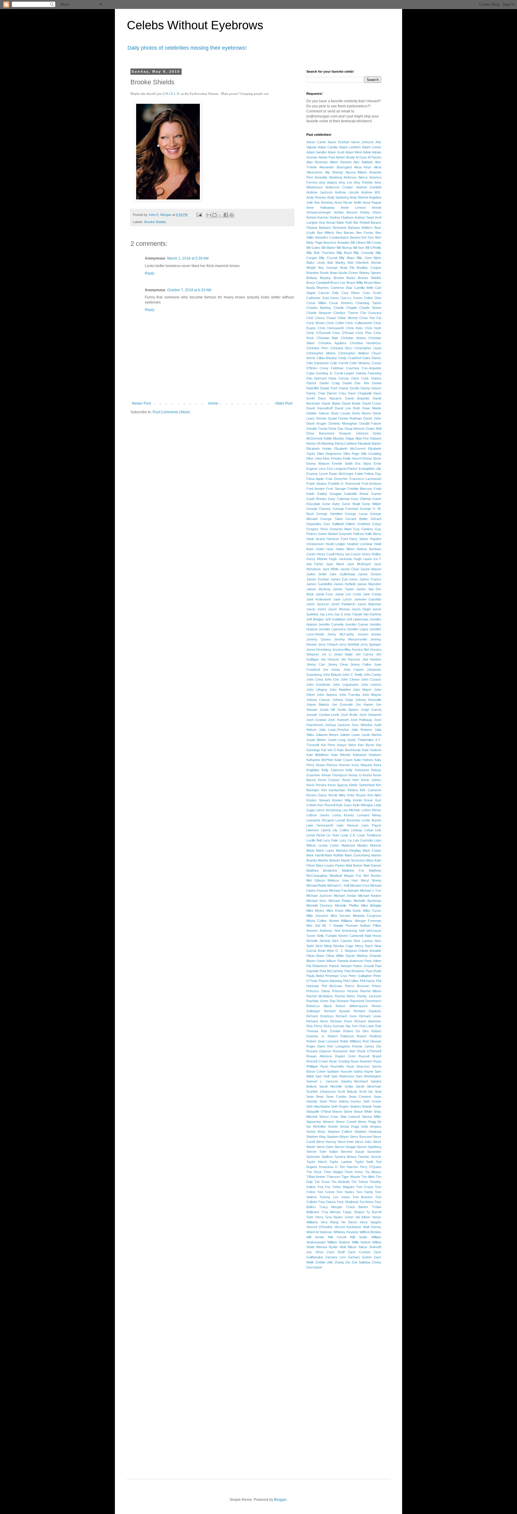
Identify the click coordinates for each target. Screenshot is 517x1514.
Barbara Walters (360, 227)
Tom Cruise (364, 1187)
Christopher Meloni (320, 353)
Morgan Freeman (368, 921)
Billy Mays (347, 258)
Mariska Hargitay (348, 850)
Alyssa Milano (356, 172)
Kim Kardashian (333, 790)
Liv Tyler (332, 835)
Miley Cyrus (372, 910)
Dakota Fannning (368, 373)
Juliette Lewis (350, 735)
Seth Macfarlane (318, 1106)
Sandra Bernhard (354, 1081)
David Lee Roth (347, 408)
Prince (376, 986)
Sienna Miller (371, 1116)
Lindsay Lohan (362, 830)
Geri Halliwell (333, 524)
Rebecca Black (319, 1006)
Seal (378, 1091)
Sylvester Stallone (319, 1156)
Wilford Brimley (370, 1232)
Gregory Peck (317, 529)
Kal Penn (328, 745)
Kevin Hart (350, 780)
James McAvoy (318, 589)
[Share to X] (220, 215)
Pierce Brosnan (357, 986)
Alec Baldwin (363, 162)
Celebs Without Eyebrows (195, 25)
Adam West (353, 152)
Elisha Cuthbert (346, 443)
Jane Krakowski (318, 599)
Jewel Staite (343, 654)
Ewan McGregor (341, 473)
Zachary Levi (335, 1257)
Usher (349, 1217)
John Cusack (371, 679)
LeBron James (317, 815)
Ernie (377, 463)
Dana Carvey (339, 378)
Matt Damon (372, 865)
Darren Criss (336, 393)
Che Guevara (370, 313)
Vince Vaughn (370, 1222)
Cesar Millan (316, 303)
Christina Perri (317, 348)
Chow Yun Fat (370, 318)
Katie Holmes (363, 760)
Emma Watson (317, 463)
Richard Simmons (367, 1021)
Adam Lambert (350, 147)
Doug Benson (355, 428)
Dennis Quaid (326, 418)
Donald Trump (316, 428)
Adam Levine (371, 147)
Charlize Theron (345, 313)
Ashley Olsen (370, 212)
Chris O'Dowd (343, 333)
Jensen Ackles (369, 634)
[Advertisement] (330, 1368)
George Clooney (318, 508)
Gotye (376, 524)
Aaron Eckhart (338, 142)
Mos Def (313, 925)
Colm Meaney (359, 363)
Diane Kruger (316, 423)
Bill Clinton (358, 242)
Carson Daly (328, 293)
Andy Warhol (358, 197)
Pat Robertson (317, 966)
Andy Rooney (316, 197)
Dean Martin (371, 408)
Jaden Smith (316, 574)
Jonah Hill (327, 709)
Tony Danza (327, 1202)
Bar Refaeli (361, 222)
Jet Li (326, 654)
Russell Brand (369, 1056)
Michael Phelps (340, 900)
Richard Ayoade (337, 1011)
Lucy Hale (330, 840)
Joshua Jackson (337, 725)
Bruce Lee (337, 282)
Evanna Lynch (317, 473)
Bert (378, 237)
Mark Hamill (315, 855)
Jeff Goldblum (335, 619)
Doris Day (336, 428)
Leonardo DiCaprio (320, 820)
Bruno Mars (372, 282)
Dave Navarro (329, 398)
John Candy (372, 674)
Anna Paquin (372, 202)
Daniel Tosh (328, 388)
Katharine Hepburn (367, 755)
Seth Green (372, 1101)
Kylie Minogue (363, 805)
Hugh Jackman (340, 559)
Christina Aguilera (332, 343)
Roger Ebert (315, 1046)
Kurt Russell (326, 805)
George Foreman (345, 508)
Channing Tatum (368, 303)
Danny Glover (371, 388)
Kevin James (371, 780)
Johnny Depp (342, 700)
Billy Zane (364, 258)
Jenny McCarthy (340, 634)
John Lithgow (316, 689)
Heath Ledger (336, 544)
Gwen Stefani (328, 534)
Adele (367, 152)
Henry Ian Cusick (348, 554)
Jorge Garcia (371, 709)
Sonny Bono (315, 1131)
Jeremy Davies (318, 639)
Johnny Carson (318, 700)
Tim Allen (368, 1176)
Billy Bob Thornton (320, 252)
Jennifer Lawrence (332, 629)
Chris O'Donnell (318, 333)
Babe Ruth (344, 222)
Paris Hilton (372, 961)
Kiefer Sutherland (361, 785)
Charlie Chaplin (345, 307)
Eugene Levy (316, 468)
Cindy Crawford (349, 358)
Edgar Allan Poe (357, 438)
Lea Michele (351, 810)
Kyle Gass (344, 805)
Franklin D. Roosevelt (344, 483)
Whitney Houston (346, 1232)
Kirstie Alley (337, 795)
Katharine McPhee (319, 760)
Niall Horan (373, 935)
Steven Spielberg (369, 1147)
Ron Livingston (338, 1046)
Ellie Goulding (371, 453)
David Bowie (351, 403)
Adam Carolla (328, 147)
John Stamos (327, 694)
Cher (310, 318)
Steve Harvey (326, 1141)
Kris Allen (374, 795)
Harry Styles (358, 539)
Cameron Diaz (341, 287)
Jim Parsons (351, 659)
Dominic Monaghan (343, 423)
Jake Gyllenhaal (342, 574)
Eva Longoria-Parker (342, 468)
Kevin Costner (329, 780)
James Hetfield (345, 584)
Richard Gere (346, 1016)
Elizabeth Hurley (319, 448)
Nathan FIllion (370, 925)
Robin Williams (350, 1041)
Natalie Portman (345, 925)
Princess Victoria (345, 991)
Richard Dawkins (367, 1011)
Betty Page (314, 242)
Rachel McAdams (319, 996)
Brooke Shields (155, 222)
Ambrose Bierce (355, 177)
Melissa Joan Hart (343, 880)
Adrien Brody (345, 157)
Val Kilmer (362, 1217)
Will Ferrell (337, 1237)
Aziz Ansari (327, 222)
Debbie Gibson (317, 413)
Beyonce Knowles (336, 242)
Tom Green (325, 1192)
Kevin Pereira (316, 785)
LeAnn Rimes (371, 810)
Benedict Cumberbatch (332, 237)
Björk (377, 258)
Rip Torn (352, 1026)
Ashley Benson (346, 212)
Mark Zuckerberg (357, 855)
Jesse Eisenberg (318, 649)
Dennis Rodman (350, 418)
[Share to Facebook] (226, 215)
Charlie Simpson (318, 313)
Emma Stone (371, 458)
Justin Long (337, 740)
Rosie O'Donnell (369, 1051)
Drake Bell (373, 428)
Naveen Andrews (319, 930)
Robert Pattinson (341, 1036)
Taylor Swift (364, 1162)
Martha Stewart (329, 860)
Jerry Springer (370, 644)
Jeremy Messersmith (350, 639)
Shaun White (363, 1111)
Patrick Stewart (340, 966)
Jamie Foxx (325, 594)
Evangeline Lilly (370, 468)
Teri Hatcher (348, 1167)
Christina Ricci (341, 348)
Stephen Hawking (368, 1131)
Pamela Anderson (350, 961)
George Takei (331, 519)
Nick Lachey (363, 941)
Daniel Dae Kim (356, 383)
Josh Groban (316, 720)
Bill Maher (328, 247)
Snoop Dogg (349, 1126)
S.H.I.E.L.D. (171, 93)
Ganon (376, 493)
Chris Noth (373, 328)
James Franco (370, 579)
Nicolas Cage (343, 946)
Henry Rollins (371, 554)
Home (213, 403)
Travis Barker (357, 1207)
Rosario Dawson (318, 1051)
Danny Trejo (315, 393)
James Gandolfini (319, 584)
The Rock (314, 1172)
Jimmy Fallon (360, 664)
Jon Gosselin (342, 704)
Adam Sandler (316, 152)
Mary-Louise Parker (330, 865)
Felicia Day (372, 473)
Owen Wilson (326, 961)
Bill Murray (344, 247)
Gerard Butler (356, 519)
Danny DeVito (349, 388)
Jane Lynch (342, 599)
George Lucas (356, 514)
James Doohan (317, 579)
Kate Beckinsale (349, 750)
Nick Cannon (342, 941)
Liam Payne (371, 825)
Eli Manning (325, 443)
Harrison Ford (337, 539)
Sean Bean (315, 1096)
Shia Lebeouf (350, 1116)
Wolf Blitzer (348, 1247)
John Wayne (371, 694)
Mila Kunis (353, 910)
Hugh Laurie (363, 559)
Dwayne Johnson (353, 433)
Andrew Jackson (319, 192)
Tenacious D (328, 1167)
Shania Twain (371, 1106)
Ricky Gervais (334, 1026)
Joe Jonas (331, 669)
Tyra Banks (334, 1217)
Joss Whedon (362, 725)
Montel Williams (340, 921)
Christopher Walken (353, 353)
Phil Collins (351, 981)
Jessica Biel (360, 649)
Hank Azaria (315, 539)
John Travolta (349, 694)
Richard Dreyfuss (320, 1016)
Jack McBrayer (359, 564)
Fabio (359, 473)
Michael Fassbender (344, 890)
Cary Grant (372, 293)
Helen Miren (345, 549)
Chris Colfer (335, 323)
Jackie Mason (370, 569)
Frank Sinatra (316, 483)
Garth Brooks (316, 499)
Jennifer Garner (356, 624)
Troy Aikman (331, 1212)
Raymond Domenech (365, 1001)
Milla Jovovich (317, 915)
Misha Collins (316, 921)
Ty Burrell (373, 1212)
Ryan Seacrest (358, 1066)
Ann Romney (323, 202)
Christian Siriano (353, 338)
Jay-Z (338, 614)
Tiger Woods (350, 1176)
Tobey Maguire (343, 1187)
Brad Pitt (347, 267)
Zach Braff (336, 1252)
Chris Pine (363, 333)
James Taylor (343, 589)
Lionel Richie (315, 835)
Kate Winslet (340, 755)
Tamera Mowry (345, 1156)
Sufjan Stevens (341, 1151)
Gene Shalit (351, 504)
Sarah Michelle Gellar (336, 1086)
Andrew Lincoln (346, 192)
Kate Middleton (317, 755)
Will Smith (358, 1237)
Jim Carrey (364, 654)
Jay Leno (326, 614)
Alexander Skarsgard (335, 167)
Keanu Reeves (327, 765)
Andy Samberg (338, 197)
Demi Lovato (340, 413)
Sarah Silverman (368, 1086)
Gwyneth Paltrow (351, 534)
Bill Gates (313, 247)
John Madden (340, 689)
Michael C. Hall (338, 885)
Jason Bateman (369, 604)
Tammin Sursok (369, 1156)
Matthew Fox (353, 870)
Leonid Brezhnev (348, 820)
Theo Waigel (333, 1172)
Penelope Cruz (336, 976)
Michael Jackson (319, 895)
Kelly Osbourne (357, 770)
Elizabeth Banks (369, 443)
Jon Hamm (364, 704)
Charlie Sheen (370, 307)
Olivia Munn (315, 956)
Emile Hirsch (352, 458)
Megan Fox (353, 875)
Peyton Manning (330, 981)
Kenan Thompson (335, 775)
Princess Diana (318, 991)
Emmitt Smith (342, 463)
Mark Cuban (372, 850)
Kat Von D (328, 750)
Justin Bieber (316, 740)
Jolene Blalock (317, 704)
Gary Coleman (339, 499)
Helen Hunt (325, 549)
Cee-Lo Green (351, 298)
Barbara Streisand (332, 227)
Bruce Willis (354, 282)
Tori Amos (366, 1202)
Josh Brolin (349, 714)
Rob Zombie (330, 1031)
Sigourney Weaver (320, 1121)
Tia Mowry (373, 1172)
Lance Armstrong (328, 810)
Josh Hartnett (338, 720)
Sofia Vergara (371, 1126)
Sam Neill (322, 1076)
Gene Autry (331, 504)
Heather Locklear (360, 544)
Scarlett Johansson (321, 1091)
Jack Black (335, 564)
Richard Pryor (341, 1021)
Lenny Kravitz (343, 815)
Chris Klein (354, 328)
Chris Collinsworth (358, 323)
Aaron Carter (316, 142)
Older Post (283, 403)
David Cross (371, 403)
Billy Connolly (363, 252)
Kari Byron (366, 745)
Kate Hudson (371, 750)
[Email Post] (199, 214)
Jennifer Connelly (331, 624)
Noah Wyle (326, 950)
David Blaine (331, 403)
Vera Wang (329, 1222)
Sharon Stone (342, 1111)
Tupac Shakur (353, 1212)
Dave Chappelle (360, 393)
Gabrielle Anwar (356, 493)
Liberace (312, 830)
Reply (149, 273)
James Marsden (369, 584)
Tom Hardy (364, 1192)
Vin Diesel (349, 1222)
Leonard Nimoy (369, 815)
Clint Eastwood (317, 363)
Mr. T (326, 925)
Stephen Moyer (338, 1136)
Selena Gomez (350, 1101)
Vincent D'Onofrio (319, 1227)
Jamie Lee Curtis (348, 594)
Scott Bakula (347, 1091)
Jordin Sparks (348, 709)
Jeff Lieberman (357, 619)
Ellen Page (351, 453)
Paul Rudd (373, 971)
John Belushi (332, 674)
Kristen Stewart (318, 800)
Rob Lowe (366, 1026)
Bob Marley (336, 262)
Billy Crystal (328, 258)
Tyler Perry (314, 1217)
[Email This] (209, 215)
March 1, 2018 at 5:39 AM (188, 258)
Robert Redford (369, 1036)
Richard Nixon (317, 1021)
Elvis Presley (332, 458)
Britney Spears (370, 273)
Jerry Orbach (328, 644)
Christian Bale (327, 338)
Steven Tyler (316, 1151)
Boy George (328, 267)
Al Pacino (374, 157)
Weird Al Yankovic (319, 1232)
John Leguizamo (345, 684)
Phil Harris (367, 981)
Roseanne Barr (344, 1051)
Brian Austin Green (344, 273)
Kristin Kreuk (363, 800)
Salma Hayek (363, 1071)
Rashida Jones (317, 1001)
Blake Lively (315, 262)
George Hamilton (329, 514)
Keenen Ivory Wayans (355, 765)
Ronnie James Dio (366, 1046)
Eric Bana (363, 463)
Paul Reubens (354, 971)
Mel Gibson (315, 880)
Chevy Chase (325, 318)
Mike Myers (315, 910)
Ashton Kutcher (317, 217)
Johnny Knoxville (368, 700)
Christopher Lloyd (367, 348)
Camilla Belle (363, 287)
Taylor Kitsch (316, 1162)
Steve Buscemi (361, 1136)
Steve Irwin (345, 1141)
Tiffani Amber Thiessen (323, 1176)
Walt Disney (372, 1227)
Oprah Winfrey (357, 956)
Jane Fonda (372, 594)
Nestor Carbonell (351, 935)
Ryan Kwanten (361, 1061)
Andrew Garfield (368, 187)
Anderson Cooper (339, 187)
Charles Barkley (318, 307)
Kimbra (353, 790)
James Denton (369, 574)
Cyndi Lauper (344, 373)
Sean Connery (360, 1096)
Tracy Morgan (331, 1207)
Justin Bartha (371, 735)
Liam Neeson (347, 825)
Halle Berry (373, 534)
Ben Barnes (345, 232)
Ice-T (377, 559)
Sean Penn (328, 1101)
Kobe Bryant (356, 795)
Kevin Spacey (338, 785)
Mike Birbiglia (371, 905)
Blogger (280, 1500)
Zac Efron (314, 1252)
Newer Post (141, 403)
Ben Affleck (325, 232)
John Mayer (362, 689)
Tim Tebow (359, 1182)
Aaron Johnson (362, 142)
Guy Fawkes (363, 529)
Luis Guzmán (363, 840)
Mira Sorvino (340, 915)
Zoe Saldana (361, 1262)
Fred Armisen (371, 483)
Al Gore (361, 157)
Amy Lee (345, 182)
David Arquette (357, 398)
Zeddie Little (324, 1262)
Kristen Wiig (341, 800)
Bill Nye (358, 247)
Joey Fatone (353, 669)
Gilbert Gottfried (358, 524)
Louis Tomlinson (369, 835)
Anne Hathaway (320, 207)
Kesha (367, 775)
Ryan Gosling (339, 1061)
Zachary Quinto (360, 1257)
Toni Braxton (362, 1197)
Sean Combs (336, 1096)
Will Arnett (315, 1237)
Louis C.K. (348, 835)
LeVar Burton (371, 820)
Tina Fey (324, 1187)
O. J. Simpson (346, 950)
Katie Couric (343, 760)
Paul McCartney (331, 971)
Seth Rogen (340, 1106)
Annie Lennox (353, 207)
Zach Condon (359, 1252)
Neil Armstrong (345, 930)
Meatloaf (336, 875)
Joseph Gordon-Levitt (322, 714)
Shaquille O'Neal (318, 1111)
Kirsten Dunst (316, 795)
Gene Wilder (371, 504)
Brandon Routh (317, 273)
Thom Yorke (353, 1172)
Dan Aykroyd (316, 378)
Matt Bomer (354, 865)
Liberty (326, 830)
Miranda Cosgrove (367, 915)
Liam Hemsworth (319, 825)
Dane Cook (360, 378)
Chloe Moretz (347, 318)
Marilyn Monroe (369, 845)
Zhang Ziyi (342, 1262)
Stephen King (316, 1136)
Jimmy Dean (338, 664)
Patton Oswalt (363, 966)
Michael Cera (359, 885)
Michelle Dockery (319, 905)
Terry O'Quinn (370, 1167)
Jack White (330, 569)
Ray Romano (339, 1001)
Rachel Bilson (370, 991)
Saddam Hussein (339, 1071)
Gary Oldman (361, 499)
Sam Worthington (368, 1076)
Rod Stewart (372, 1041)
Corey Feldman (331, 368)
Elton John (314, 458)
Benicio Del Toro (362, 237)
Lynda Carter (328, 845)
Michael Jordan (345, 895)
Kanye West (346, 745)
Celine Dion (372, 298)
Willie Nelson (361, 1242)
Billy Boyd (344, 252)
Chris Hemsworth (331, 328)
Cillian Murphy (327, 358)
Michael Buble (316, 885)
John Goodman (318, 684)
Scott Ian (366, 1091)
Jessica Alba (341, 649)
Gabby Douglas (329, 493)
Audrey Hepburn (342, 217)
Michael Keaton (369, 895)
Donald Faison (370, 423)
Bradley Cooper (369, 267)
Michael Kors (316, 900)
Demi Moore (361, 413)
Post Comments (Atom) (171, 412)
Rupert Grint (345, 1056)
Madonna (348, 845)
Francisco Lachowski (365, 479)
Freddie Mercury (359, 488)
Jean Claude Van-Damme (362, 614)
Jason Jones (316, 609)
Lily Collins (341, 830)
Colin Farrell (339, 363)
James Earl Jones (344, 579)
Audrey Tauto (364, 217)
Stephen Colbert (340, 1131)
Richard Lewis (370, 1016)
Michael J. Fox (370, 890)
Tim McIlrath (340, 1182)
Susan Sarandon (368, 1151)
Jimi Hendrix (371, 659)
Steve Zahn (325, 1147)
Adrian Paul (326, 157)
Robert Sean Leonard (322, 1041)
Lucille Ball (314, 840)
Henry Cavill (325, 554)
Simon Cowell (346, 1121)
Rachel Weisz (345, 996)
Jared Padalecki (343, 604)
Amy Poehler (363, 182)
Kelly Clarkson (333, 770)
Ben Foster (365, 232)
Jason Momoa (338, 609)
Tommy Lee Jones (335, 1197)
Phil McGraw (332, 986)
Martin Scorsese (353, 860)
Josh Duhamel (370, 714)
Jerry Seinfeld (349, 644)
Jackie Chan (349, 569)
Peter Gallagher (360, 976)
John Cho (331, 679)
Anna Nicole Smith (347, 202)
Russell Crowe (317, 1061)
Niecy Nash (364, 946)
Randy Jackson (369, 996)
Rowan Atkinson (319, 1056)
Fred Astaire (315, 488)
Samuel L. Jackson (322, 1081)
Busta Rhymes (317, 287)
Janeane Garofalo (367, 599)
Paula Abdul (315, 976)
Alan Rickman (317, 162)
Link (378, 830)
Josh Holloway (361, 720)
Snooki (333, 1126)
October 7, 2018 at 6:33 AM (189, 290)
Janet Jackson (317, 604)
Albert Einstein (341, 162)
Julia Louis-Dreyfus (334, 729)
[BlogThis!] (215, 215)
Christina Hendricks (365, 343)
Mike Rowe (334, 910)
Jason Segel (361, 609)
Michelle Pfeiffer (347, 905)
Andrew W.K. (371, 192)
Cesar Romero (341, 303)
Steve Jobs (363, 1141)
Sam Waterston (342, 1076)
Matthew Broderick (321, 870)
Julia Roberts (361, 729)
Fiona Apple (315, 479)
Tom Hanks (345, 1192)
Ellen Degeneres (329, 453)
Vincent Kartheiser (347, 1227)
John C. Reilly (352, 674)
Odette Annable (369, 950)
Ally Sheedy (334, 172)
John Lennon (371, 684)
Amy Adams (328, 182)
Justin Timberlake (360, 740)
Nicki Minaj (323, 946)
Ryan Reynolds (332, 1066)
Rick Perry (314, 1026)
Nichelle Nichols (318, 941)
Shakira (355, 1106)
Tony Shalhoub (347, 1202)
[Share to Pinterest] (232, 215)
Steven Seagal (345, 1147)
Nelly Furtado (327, 935)
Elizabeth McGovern (350, 448)
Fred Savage (336, 488)
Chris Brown (315, 323)
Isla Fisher (314, 564)
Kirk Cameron (370, 790)
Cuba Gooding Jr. (319, 373)
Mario (310, 850)
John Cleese (350, 679)
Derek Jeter (372, 418)
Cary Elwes (350, 293)
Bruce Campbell (317, 282)
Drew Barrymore (320, 433)
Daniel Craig (329, 383)
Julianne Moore (327, 735)
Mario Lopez (325, 850)
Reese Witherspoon (352, 1006)
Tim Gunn (321, 1182)
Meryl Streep (371, 880)
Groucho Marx (341, 529)
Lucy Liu (345, 840)
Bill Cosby (374, 242)
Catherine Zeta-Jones (322, 298)
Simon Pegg (367, 1121)
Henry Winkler (317, 559)
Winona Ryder (327, 1247)
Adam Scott (336, 152)
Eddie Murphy (334, 438)
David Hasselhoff (319, 408)
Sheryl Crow (328, 1116)
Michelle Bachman (367, 900)
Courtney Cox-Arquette (363, 368)
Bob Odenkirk (358, 262)
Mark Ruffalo (334, 855)
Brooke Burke (344, 278)
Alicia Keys (362, 167)
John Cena (314, 679)
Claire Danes (371, 358)
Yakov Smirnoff (369, 1247)
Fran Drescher (337, 479)
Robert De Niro (356, 1031)
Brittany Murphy (318, 278)
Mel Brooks (372, 875)
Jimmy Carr (315, 664)
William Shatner (338, 1242)
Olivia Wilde (335, 956)
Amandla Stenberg (328, 177)
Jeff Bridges (315, 619)
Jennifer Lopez (357, 629)
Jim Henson (330, 659)
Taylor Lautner (340, 1162)
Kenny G (355, 775)
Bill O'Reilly (373, 247)
